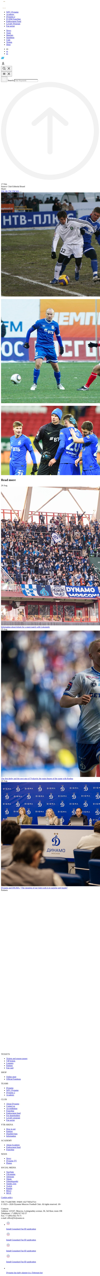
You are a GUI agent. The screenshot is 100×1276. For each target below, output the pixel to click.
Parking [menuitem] (9, 1065)
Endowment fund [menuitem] (13, 1113)
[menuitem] (52, 12)
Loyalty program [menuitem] (13, 1118)
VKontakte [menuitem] (10, 1174)
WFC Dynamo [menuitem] (12, 1090)
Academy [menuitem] (10, 1095)
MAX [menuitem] (8, 1193)
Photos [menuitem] (9, 1163)
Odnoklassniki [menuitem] (12, 1181)
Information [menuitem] (11, 1136)
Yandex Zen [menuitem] (11, 1184)
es (7, 54)
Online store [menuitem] (11, 1077)
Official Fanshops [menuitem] (13, 1079)
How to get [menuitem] (10, 1129)
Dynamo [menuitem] (9, 1088)
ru (7, 51)
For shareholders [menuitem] (13, 1115)
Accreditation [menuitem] (11, 1108)
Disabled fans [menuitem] (11, 1134)
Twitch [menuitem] (9, 1186)
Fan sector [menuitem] (10, 1120)
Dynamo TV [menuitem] (11, 1161)
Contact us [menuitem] (10, 1106)
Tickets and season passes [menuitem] (16, 1058)
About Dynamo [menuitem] (12, 1104)
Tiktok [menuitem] (9, 1179)
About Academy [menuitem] (13, 1145)
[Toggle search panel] (6, 68)
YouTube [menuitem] (10, 1172)
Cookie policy (7, 1197)
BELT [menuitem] (8, 1191)
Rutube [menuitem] (9, 1188)
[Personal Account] (3, 65)
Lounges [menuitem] (9, 1063)
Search (10, 80)
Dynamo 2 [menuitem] (10, 1093)
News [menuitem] (8, 1158)
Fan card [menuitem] (9, 1068)
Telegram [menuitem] (10, 1177)
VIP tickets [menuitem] (10, 1061)
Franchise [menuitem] (10, 1111)
